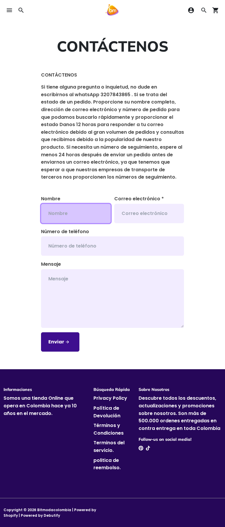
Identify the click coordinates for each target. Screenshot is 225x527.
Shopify (11, 515)
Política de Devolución (106, 412)
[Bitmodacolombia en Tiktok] (148, 448)
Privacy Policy (110, 398)
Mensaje (51, 264)
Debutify (52, 515)
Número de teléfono (65, 231)
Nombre (50, 198)
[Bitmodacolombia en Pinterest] (141, 448)
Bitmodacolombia (54, 509)
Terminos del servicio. (109, 446)
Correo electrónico (139, 198)
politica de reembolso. (107, 464)
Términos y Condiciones (108, 429)
